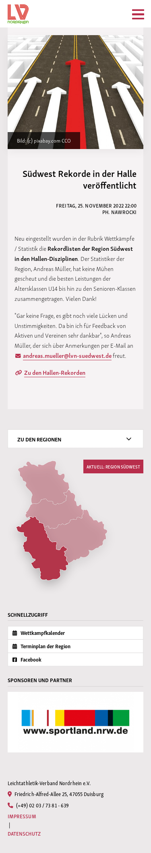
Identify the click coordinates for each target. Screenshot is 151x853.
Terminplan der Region (44, 646)
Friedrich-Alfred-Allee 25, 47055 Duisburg (58, 793)
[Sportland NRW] (76, 722)
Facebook (30, 659)
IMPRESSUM (22, 816)
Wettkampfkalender (42, 632)
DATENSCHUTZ (24, 833)
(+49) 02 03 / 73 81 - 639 (42, 804)
